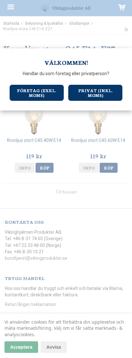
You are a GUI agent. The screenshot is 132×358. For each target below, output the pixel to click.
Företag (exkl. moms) (36, 92)
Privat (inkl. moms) (95, 92)
